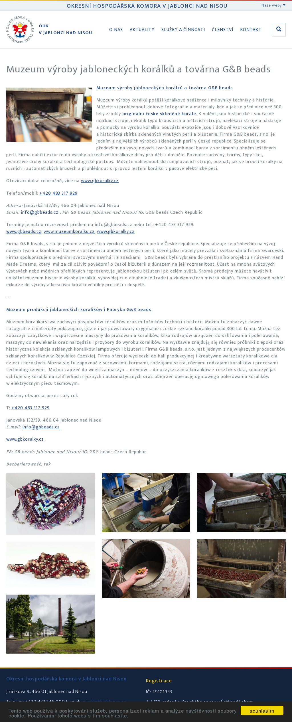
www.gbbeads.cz (23, 231)
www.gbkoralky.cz (100, 181)
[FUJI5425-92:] (241, 603)
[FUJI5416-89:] (241, 538)
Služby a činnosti (183, 30)
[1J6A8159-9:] (50, 659)
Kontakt (251, 30)
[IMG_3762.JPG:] (50, 593)
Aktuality (142, 30)
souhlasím (262, 710)
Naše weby (272, 5)
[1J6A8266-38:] (146, 538)
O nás (116, 30)
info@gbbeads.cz (39, 212)
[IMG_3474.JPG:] (50, 540)
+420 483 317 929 (58, 193)
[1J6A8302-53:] (146, 603)
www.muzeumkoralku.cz (69, 231)
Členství (222, 30)
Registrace (159, 681)
